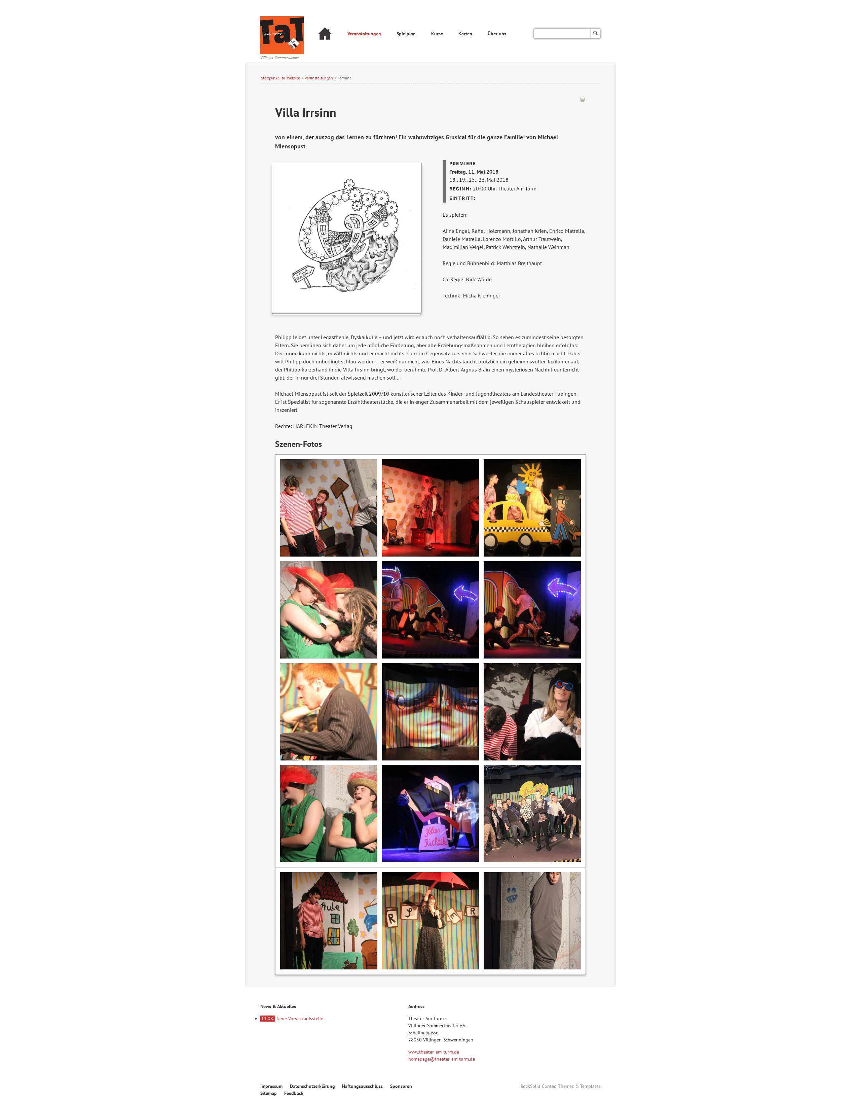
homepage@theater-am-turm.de (441, 1059)
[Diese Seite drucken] (582, 100)
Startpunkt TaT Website (280, 77)
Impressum (271, 1086)
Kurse (437, 34)
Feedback (293, 1093)
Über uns (497, 34)
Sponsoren (401, 1086)
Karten (465, 34)
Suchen (595, 33)
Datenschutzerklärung (312, 1086)
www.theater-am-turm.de (433, 1052)
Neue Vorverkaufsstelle (292, 1019)
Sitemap (268, 1093)
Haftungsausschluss (362, 1086)
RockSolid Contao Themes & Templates (561, 1086)
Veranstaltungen (364, 34)
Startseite (324, 34)
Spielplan (406, 34)
